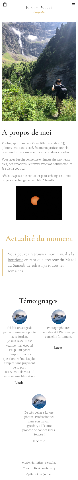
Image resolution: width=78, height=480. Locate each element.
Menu (73, 4)
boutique (15, 259)
